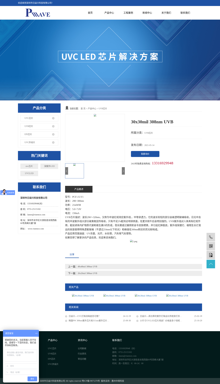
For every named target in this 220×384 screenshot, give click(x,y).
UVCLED (29, 173)
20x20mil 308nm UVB (87, 273)
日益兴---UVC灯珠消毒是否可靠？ (84, 316)
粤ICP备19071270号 (91, 381)
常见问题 (82, 359)
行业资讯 (82, 354)
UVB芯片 (29, 126)
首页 (90, 13)
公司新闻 (82, 348)
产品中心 (109, 13)
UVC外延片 (30, 142)
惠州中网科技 (117, 381)
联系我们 (185, 13)
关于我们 (166, 13)
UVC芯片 (29, 118)
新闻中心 (147, 13)
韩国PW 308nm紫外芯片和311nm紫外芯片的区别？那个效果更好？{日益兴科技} (100, 321)
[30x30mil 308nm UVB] (86, 296)
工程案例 (128, 13)
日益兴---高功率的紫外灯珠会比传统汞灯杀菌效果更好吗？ (167, 316)
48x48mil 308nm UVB (87, 266)
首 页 (83, 108)
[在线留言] (211, 255)
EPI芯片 (28, 134)
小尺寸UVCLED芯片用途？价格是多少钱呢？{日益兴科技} (167, 321)
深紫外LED (49, 166)
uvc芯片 (29, 166)
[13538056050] (211, 237)
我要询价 (145, 154)
